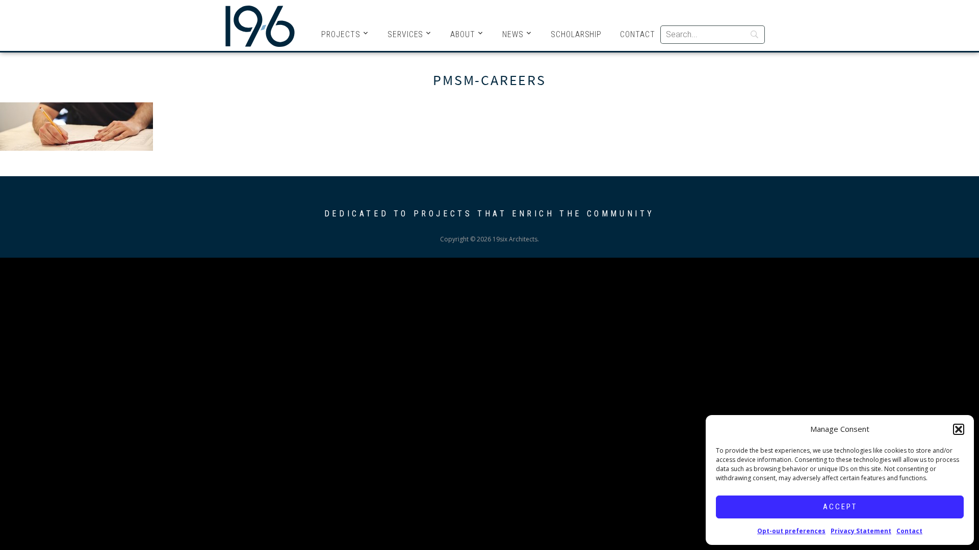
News (513, 34)
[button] (959, 429)
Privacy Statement (861, 531)
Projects (340, 34)
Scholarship (576, 34)
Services (406, 34)
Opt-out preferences (791, 531)
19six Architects (260, 25)
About (462, 34)
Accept (840, 506)
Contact (909, 531)
